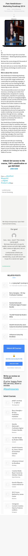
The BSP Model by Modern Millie (18, 316)
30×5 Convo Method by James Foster (17, 494)
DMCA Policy (3, 525)
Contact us (2, 531)
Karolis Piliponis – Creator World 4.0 (17, 483)
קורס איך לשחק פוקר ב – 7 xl (18, 283)
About (1, 522)
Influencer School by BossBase (16, 336)
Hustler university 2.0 (5, 545)
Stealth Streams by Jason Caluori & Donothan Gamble (18, 326)
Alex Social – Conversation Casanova (9, 541)
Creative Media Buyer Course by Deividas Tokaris (17, 473)
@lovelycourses (11, 388)
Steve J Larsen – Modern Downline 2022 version (11, 548)
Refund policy (3, 528)
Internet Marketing (7, 192)
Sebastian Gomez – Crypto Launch (8, 535)
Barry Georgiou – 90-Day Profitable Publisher (17, 294)
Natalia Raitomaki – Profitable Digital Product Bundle (17, 305)
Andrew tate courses (5, 551)
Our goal (14, 229)
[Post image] (5, 285)
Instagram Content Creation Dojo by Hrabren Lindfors (17, 507)
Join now (14, 169)
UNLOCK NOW (14, 363)
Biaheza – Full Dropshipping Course (8, 538)
